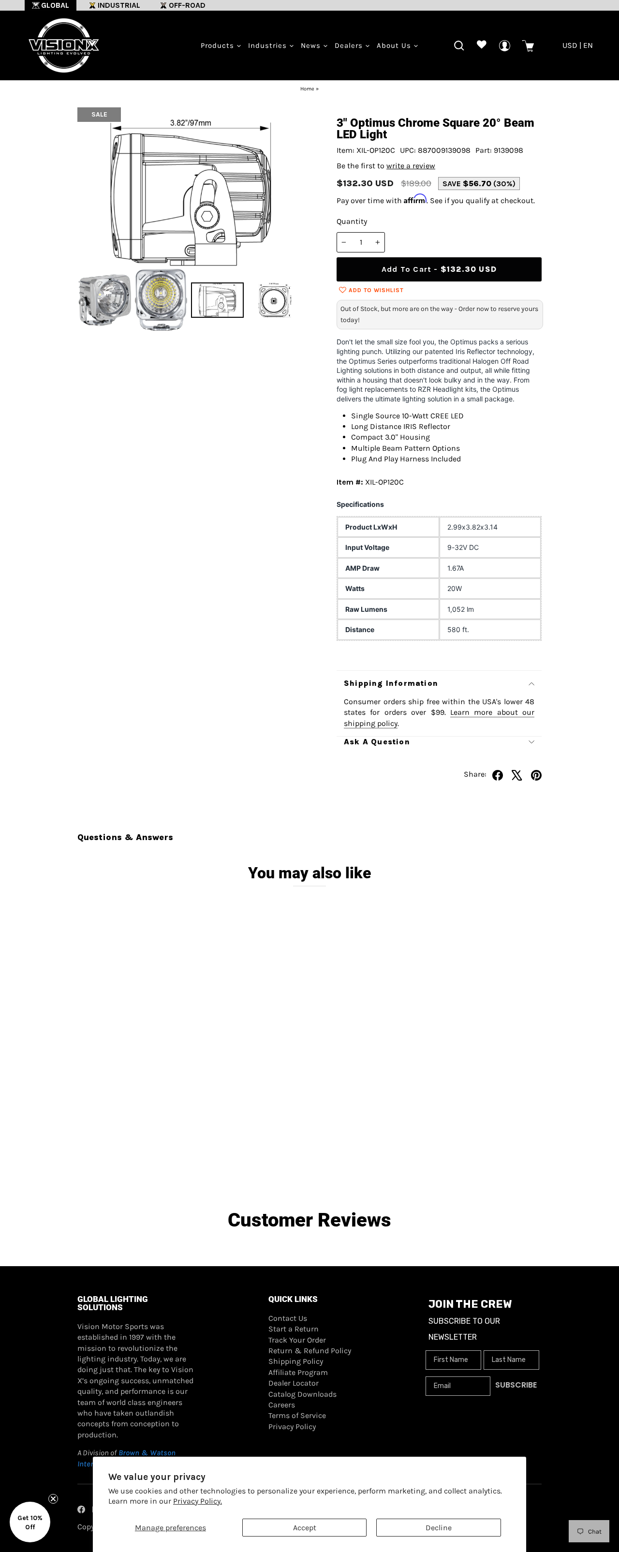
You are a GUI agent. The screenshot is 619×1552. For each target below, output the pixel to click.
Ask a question (377, 741)
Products (218, 45)
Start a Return (293, 1328)
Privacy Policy (292, 1426)
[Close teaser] (53, 1499)
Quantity (352, 221)
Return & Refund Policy (309, 1350)
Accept (304, 1527)
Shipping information (391, 683)
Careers (281, 1404)
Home (307, 89)
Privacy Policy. (197, 1501)
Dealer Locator (293, 1383)
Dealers (350, 45)
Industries (268, 45)
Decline (439, 1527)
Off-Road (187, 5)
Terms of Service (297, 1415)
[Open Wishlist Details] (482, 46)
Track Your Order (297, 1340)
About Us (395, 45)
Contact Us (287, 1318)
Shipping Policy (295, 1361)
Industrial (119, 5)
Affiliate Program (298, 1372)
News (312, 45)
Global (55, 5)
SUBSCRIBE (516, 1384)
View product (135, 1137)
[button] (30, 1522)
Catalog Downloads (302, 1394)
